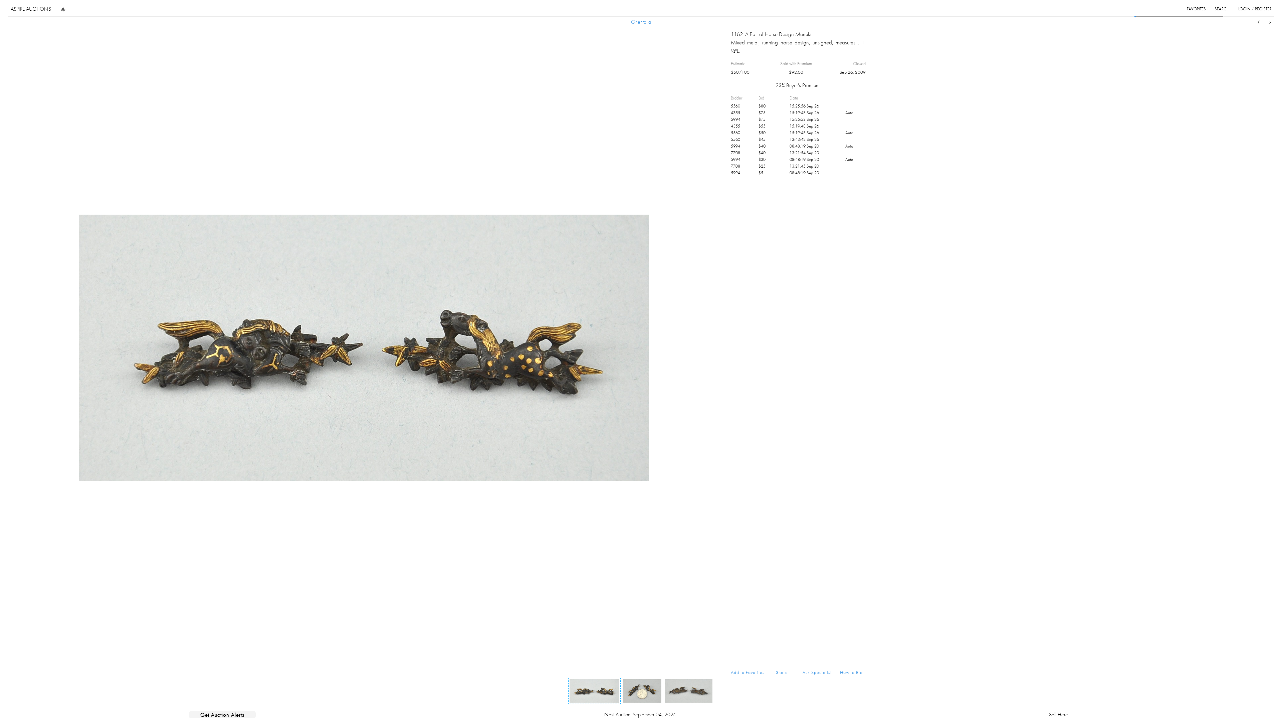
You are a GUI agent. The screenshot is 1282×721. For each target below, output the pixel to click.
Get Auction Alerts (222, 714)
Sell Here (1058, 714)
